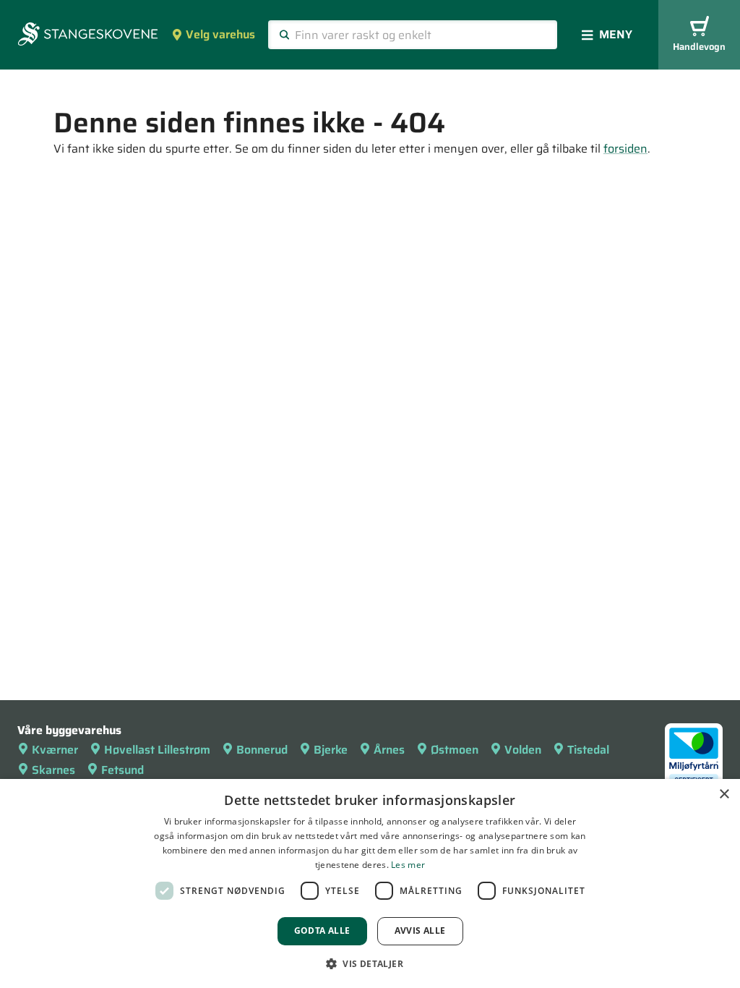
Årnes (389, 750)
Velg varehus (220, 34)
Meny (615, 34)
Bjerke (331, 750)
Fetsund (122, 770)
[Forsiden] (87, 35)
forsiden (625, 149)
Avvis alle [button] (420, 930)
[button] (370, 963)
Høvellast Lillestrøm (157, 750)
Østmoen (454, 750)
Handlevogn (699, 46)
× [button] (723, 794)
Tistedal (588, 750)
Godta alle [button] (322, 930)
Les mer (408, 865)
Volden (522, 750)
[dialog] (370, 883)
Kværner (55, 750)
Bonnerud (262, 750)
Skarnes (53, 770)
